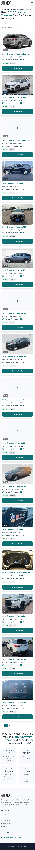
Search (9, 9)
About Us (6, 818)
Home (3, 9)
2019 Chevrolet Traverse (16, 54)
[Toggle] (31, 3)
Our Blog (5, 815)
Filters (7, 23)
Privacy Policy (7, 826)
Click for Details (17, 68)
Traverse (28, 9)
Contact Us (6, 821)
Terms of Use (7, 823)
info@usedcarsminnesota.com (13, 837)
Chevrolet (21, 9)
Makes (14, 9)
